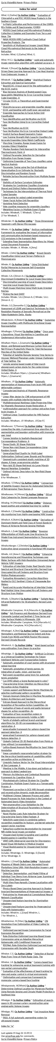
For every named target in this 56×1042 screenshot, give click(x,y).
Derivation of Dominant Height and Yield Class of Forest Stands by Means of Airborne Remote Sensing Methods (27, 523)
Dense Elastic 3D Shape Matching (19, 444)
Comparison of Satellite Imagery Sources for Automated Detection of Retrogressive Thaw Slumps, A (27, 486)
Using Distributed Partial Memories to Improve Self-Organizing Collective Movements (24, 267)
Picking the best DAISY (13, 294)
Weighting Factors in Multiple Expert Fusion (24, 210)
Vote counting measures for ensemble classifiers (26, 207)
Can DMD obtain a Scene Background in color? (25, 681)
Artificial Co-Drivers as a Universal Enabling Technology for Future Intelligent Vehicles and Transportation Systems (27, 657)
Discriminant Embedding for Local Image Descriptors (27, 279)
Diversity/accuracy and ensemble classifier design (27, 107)
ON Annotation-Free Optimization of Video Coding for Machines (25, 924)
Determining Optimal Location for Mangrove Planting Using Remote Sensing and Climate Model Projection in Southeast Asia (28, 992)
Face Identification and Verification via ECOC (24, 119)
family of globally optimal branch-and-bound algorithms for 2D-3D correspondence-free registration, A (23, 723)
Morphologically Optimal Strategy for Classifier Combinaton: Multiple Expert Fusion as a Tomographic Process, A (27, 783)
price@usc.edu (12, 1036)
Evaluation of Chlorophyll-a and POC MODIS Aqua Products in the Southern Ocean (26, 18)
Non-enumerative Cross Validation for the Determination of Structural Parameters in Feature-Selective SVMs (26, 808)
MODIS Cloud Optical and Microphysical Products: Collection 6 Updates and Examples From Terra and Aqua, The (26, 33)
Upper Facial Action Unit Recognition (21, 200)
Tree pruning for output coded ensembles (23, 197)
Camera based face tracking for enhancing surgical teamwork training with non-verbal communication (28, 965)
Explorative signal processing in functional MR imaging (28, 549)
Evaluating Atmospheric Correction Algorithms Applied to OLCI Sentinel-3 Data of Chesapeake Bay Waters (26, 581)
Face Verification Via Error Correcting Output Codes (28, 131)
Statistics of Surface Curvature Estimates (22, 182)
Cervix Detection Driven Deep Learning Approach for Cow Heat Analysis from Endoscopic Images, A (28, 71)
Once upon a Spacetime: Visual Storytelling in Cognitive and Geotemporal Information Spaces (27, 334)
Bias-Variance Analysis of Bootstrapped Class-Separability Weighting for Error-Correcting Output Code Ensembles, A (26, 95)
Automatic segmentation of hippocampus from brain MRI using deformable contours (26, 385)
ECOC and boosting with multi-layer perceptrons (26, 110)
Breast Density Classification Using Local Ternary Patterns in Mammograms (26, 256)
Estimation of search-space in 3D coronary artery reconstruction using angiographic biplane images (27, 1003)
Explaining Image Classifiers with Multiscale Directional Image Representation (28, 323)
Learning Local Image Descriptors (19, 285)
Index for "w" (7, 1026)
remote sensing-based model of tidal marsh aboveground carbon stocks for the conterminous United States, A (25, 367)
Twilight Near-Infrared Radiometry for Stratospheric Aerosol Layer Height (27, 602)
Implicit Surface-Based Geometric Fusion (22, 134)
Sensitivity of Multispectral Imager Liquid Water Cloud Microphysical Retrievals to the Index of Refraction (25, 48)
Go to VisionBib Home (11, 3)
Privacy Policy (30, 3)
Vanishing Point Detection (15, 203)
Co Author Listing (26, 15)
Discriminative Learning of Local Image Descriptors (28, 282)
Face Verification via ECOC (16, 128)
